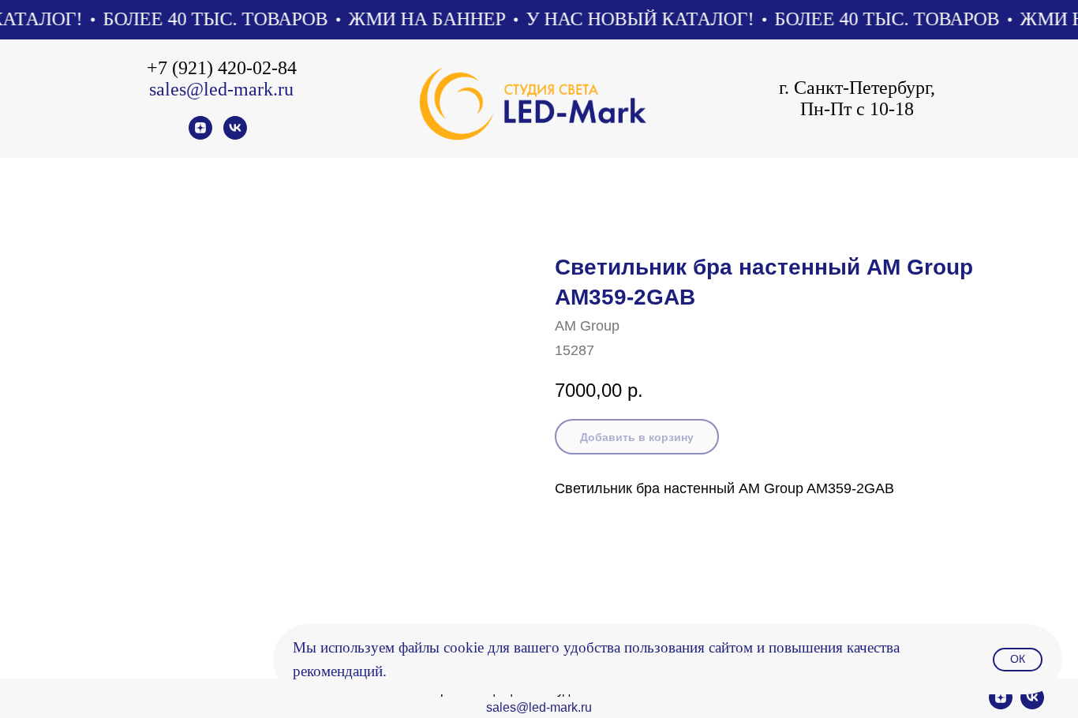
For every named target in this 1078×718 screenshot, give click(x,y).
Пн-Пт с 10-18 (857, 109)
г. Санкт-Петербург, (857, 87)
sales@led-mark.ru (221, 89)
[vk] (235, 135)
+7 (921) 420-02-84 (222, 68)
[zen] (200, 135)
